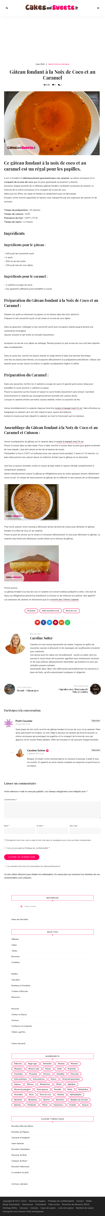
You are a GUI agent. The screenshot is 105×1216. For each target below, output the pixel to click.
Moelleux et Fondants (20, 985)
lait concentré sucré (51, 611)
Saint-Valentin (17, 1143)
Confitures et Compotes (21, 1026)
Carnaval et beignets (20, 1137)
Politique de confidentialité (37, 848)
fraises (31, 1084)
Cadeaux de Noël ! (19, 1161)
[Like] (37, 622)
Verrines (15, 1020)
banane (75, 1063)
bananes (18, 1069)
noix (32, 1094)
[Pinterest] (55, 622)
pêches (18, 1105)
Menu (98, 8)
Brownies (15, 956)
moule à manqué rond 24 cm (68, 408)
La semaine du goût (20, 1172)
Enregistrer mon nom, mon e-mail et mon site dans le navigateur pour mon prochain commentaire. (48, 840)
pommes (60, 1100)
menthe (58, 1089)
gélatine (72, 1084)
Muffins (14, 974)
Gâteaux (15, 939)
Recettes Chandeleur (20, 1149)
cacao (48, 1069)
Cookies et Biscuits (19, 991)
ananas (62, 1063)
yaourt (85, 1105)
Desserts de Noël (19, 1155)
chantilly (61, 1074)
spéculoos (59, 1105)
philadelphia (76, 1094)
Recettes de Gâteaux (59, 64)
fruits (59, 1084)
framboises (45, 1084)
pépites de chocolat (80, 1100)
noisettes (19, 1094)
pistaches (33, 1100)
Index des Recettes (19, 919)
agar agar (33, 1063)
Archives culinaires (19, 1184)
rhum (45, 1105)
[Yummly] (61, 622)
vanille (73, 1105)
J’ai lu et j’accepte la (28, 848)
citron (54, 1079)
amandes (48, 1063)
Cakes (14, 945)
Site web (73, 826)
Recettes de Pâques (20, 1132)
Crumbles (15, 962)
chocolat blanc (21, 1079)
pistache (18, 1100)
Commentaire (10, 799)
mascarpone (43, 1089)
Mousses (15, 1008)
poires (47, 1100)
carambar (19, 1074)
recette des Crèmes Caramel (65, 599)
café (60, 1069)
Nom (6, 826)
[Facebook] (43, 622)
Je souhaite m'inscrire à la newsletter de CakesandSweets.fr (34, 866)
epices (18, 1084)
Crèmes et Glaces (19, 1014)
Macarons (15, 997)
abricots (18, 1063)
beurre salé (34, 1069)
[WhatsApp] (67, 622)
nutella (61, 1094)
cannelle (72, 1069)
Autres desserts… (19, 1043)
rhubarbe (32, 1105)
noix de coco (72, 611)
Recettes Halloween (20, 1166)
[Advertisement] (52, 42)
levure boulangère (23, 1089)
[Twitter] (49, 622)
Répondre (96, 721)
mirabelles (83, 1089)
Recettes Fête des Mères (22, 1126)
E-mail (40, 826)
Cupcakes (15, 979)
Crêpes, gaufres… (19, 1032)
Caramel (31, 611)
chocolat (75, 1074)
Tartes (14, 951)
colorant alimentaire (72, 1079)
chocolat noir (39, 1079)
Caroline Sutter (41, 638)
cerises (47, 1074)
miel (70, 1089)
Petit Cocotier (24, 721)
